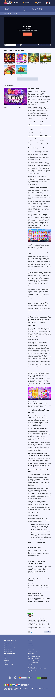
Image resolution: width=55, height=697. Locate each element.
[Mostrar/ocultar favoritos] (49, 3)
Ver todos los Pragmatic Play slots (27, 79)
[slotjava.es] (8, 3)
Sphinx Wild (31, 647)
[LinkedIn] (31, 632)
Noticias (48, 9)
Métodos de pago (41, 9)
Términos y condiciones (34, 660)
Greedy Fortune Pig (8, 74)
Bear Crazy (42, 62)
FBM (5, 658)
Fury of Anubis (31, 62)
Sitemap (30, 664)
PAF (5, 656)
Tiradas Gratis (39, 3)
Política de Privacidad (33, 658)
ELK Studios (7, 662)
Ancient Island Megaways (22, 74)
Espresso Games (8, 664)
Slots (13, 9)
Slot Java (40, 521)
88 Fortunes (31, 649)
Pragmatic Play (28, 28)
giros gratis (45, 373)
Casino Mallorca (8, 651)
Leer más (47, 631)
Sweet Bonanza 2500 (21, 62)
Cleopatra (30, 645)
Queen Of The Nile (33, 651)
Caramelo (30, 643)
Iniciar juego (27, 34)
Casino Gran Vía (8, 645)
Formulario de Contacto (34, 656)
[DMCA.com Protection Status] (41, 678)
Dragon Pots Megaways (9, 62)
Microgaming (7, 660)
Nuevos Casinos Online (25, 9)
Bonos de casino (7, 9)
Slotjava (6, 13)
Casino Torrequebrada (9, 647)
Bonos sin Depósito (27, 3)
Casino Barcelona (8, 643)
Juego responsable (33, 662)
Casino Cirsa (7, 649)
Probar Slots (17, 3)
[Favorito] (21, 45)
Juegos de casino (34, 9)
